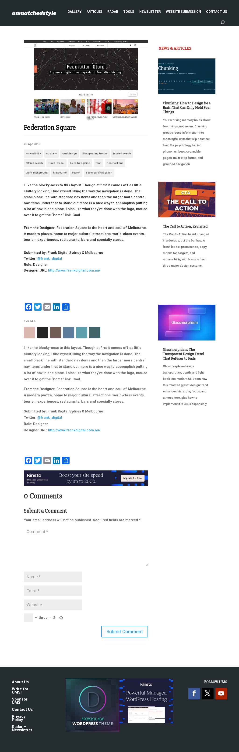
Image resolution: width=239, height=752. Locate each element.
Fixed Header (56, 163)
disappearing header (95, 153)
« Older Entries (173, 427)
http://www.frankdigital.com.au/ (74, 270)
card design (69, 153)
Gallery (74, 12)
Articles (94, 12)
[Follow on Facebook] (194, 693)
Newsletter (150, 12)
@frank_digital (49, 258)
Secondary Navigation (99, 172)
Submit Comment (124, 631)
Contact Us (216, 12)
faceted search (122, 153)
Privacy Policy (19, 718)
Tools (128, 12)
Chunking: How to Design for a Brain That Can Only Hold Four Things (187, 107)
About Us (20, 682)
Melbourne (60, 172)
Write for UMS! (20, 690)
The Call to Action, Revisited (185, 226)
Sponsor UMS (20, 701)
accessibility (33, 153)
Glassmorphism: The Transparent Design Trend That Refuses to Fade (183, 354)
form (98, 163)
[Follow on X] (208, 693)
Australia (51, 153)
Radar (112, 12)
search (76, 172)
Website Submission (183, 12)
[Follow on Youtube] (221, 693)
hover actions (115, 163)
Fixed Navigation (80, 163)
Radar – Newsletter (22, 728)
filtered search (34, 163)
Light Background (37, 172)
